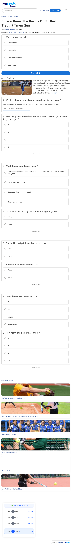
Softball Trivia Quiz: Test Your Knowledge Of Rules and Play (20, 416)
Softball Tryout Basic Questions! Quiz (13, 398)
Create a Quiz (55, 10)
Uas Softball (6, 471)
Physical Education (9, 29)
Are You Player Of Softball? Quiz (12, 489)
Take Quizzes (43, 10)
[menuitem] (44, 11)
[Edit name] (20, 531)
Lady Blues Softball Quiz (9, 434)
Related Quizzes (7, 381)
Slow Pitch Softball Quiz (9, 452)
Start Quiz (36, 73)
